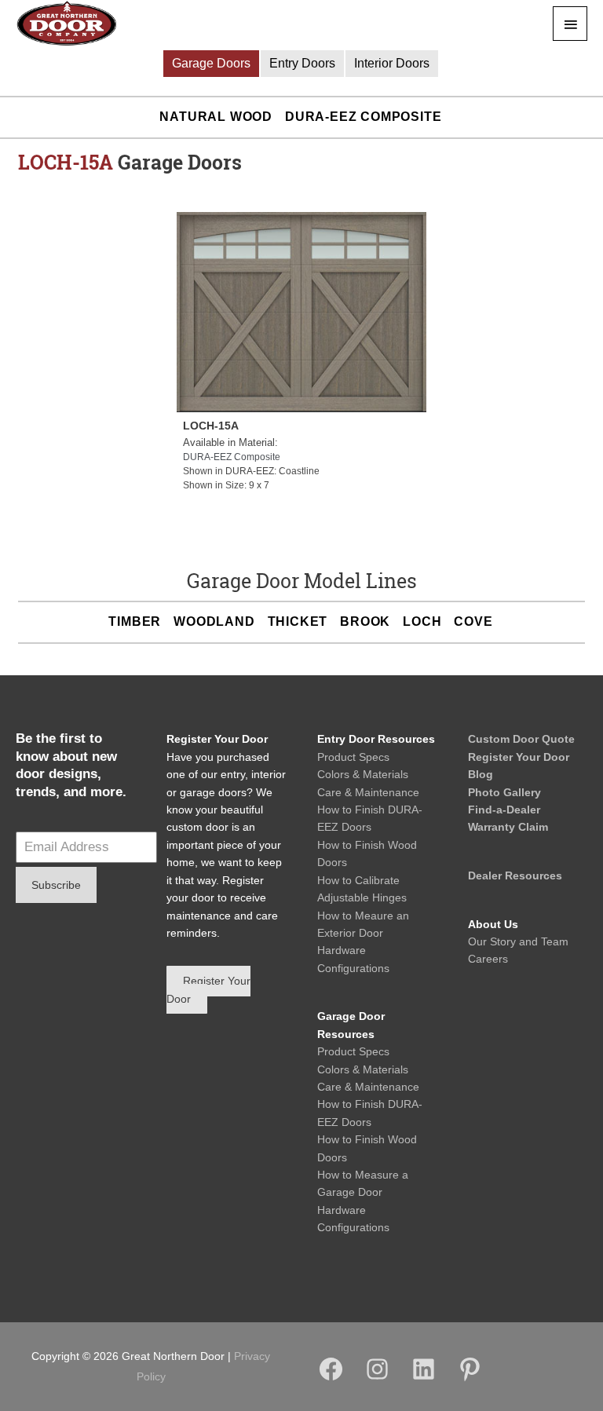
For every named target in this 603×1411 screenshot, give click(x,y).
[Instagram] (377, 1379)
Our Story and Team (518, 941)
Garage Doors (211, 63)
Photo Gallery (504, 792)
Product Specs (353, 757)
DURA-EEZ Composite (363, 116)
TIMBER (134, 621)
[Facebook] (331, 1379)
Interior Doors (391, 63)
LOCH (422, 621)
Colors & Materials (362, 774)
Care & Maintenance (368, 792)
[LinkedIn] (423, 1379)
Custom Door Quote (521, 739)
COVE (473, 621)
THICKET (298, 621)
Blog (480, 774)
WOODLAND (214, 621)
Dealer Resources (515, 875)
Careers (488, 958)
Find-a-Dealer (504, 809)
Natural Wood (215, 116)
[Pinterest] (470, 1379)
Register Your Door (518, 757)
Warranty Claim (508, 827)
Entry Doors (302, 63)
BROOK (365, 621)
